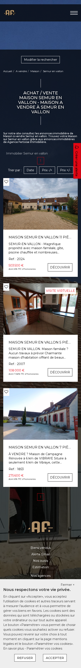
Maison (34, 71)
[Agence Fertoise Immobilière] (9, 13)
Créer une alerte (77, 163)
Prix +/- (65, 170)
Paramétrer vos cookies (44, 648)
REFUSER (25, 658)
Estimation (40, 567)
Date (30, 170)
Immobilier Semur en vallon (27, 153)
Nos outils (40, 561)
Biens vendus (40, 548)
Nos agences (41, 576)
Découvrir (60, 267)
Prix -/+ (47, 170)
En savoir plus (14, 648)
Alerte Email (40, 554)
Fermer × (68, 585)
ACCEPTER (55, 658)
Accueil (7, 71)
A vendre (21, 71)
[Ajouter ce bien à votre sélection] (6, 181)
